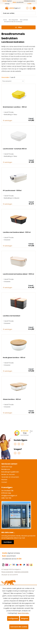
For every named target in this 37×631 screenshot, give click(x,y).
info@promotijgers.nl (9, 495)
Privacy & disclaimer (7, 572)
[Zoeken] (34, 13)
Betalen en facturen (8, 474)
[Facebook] (18, 444)
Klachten (4, 480)
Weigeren (24, 618)
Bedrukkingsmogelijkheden (10, 472)
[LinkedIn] (22, 444)
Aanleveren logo (6, 467)
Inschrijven (8, 542)
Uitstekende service (11, 559)
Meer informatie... (23, 613)
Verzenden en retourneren (10, 477)
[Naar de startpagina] (12, 8)
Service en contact (9, 464)
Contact (4, 482)
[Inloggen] (31, 8)
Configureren (13, 618)
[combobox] (16, 13)
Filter (20, 27)
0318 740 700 (6, 498)
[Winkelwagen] (34, 8)
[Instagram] (15, 444)
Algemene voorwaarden (21, 572)
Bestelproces (5, 469)
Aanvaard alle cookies (18, 627)
